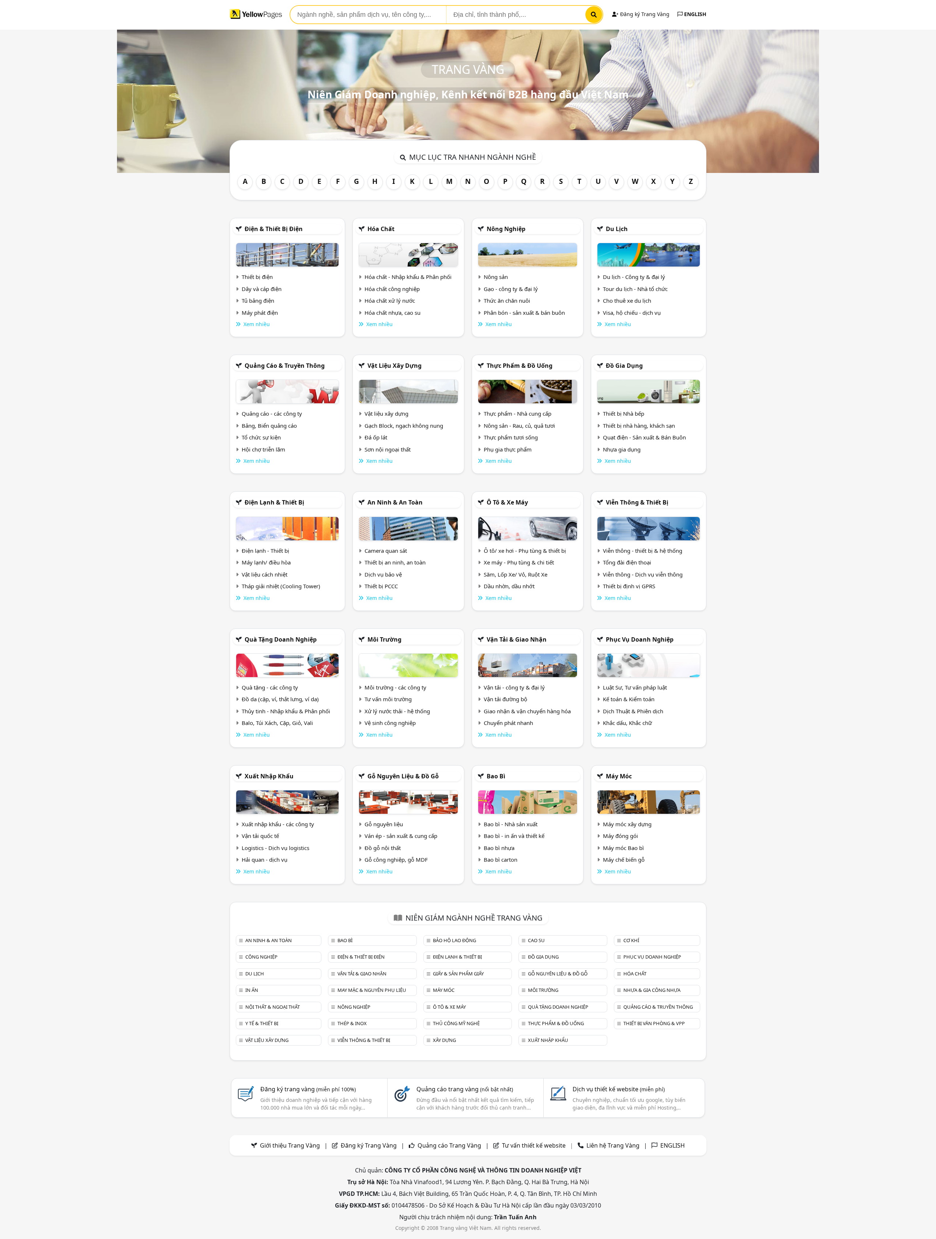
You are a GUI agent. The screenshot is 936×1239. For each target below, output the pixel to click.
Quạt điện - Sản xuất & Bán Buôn (644, 437)
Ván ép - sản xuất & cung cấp (401, 835)
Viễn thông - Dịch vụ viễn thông (643, 574)
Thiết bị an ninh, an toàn (395, 562)
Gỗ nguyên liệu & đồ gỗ (403, 776)
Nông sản (496, 276)
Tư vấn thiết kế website (534, 1145)
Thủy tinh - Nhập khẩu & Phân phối (286, 711)
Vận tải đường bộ (505, 699)
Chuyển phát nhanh (508, 722)
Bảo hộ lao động (454, 940)
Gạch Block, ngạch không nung (404, 425)
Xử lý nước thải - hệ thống (397, 711)
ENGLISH (694, 14)
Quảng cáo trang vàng (464, 1089)
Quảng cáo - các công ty (272, 413)
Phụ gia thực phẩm (508, 449)
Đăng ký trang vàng (308, 1089)
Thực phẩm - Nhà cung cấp (517, 413)
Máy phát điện (260, 312)
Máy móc (619, 776)
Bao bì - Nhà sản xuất (510, 824)
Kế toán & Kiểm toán (628, 699)
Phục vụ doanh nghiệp (639, 639)
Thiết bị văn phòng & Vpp (654, 1023)
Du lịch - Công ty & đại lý (634, 276)
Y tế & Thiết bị (261, 1023)
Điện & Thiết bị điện (274, 229)
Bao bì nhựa (499, 847)
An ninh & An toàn (395, 502)
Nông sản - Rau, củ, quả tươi (519, 425)
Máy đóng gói (620, 835)
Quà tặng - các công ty (270, 687)
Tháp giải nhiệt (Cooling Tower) (281, 586)
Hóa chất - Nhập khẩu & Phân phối (408, 276)
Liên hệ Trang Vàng (612, 1145)
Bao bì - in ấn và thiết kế (514, 835)
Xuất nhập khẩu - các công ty (278, 824)
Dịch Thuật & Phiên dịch (633, 711)
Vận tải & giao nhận (517, 639)
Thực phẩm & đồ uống (519, 366)
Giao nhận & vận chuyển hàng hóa (527, 711)
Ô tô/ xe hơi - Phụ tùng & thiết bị (525, 550)
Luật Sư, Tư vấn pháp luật (635, 687)
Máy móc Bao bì (623, 847)
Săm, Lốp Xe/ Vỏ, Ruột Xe (515, 574)
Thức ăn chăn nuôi (507, 300)
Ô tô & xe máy (507, 502)
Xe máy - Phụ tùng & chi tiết (519, 562)
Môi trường (384, 639)
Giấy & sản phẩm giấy (458, 973)
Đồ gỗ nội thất (383, 847)
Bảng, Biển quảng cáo (269, 425)
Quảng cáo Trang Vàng (449, 1145)
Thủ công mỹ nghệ (456, 1023)
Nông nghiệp (506, 229)
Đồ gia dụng (624, 366)
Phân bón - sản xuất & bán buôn (524, 312)
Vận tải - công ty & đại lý (514, 687)
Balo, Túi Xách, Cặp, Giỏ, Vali (277, 722)
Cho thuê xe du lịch (627, 300)
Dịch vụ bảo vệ (383, 574)
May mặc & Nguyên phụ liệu (371, 990)
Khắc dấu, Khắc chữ (627, 722)
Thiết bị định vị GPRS (629, 586)
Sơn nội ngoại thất (388, 449)
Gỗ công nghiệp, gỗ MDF (396, 859)
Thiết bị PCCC (381, 586)
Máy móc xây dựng (627, 824)
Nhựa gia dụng (622, 449)
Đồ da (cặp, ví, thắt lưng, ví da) (280, 699)
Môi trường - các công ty (395, 687)
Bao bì (496, 776)
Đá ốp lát (376, 437)
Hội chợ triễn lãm (263, 449)
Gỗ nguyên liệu (384, 824)
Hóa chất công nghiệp (392, 288)
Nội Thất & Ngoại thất (272, 1007)
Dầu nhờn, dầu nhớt (509, 586)
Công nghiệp (261, 956)
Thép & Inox (352, 1023)
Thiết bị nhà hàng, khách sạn (639, 425)
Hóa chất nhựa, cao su (392, 312)
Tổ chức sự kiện (261, 437)
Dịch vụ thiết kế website (619, 1089)
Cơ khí (631, 940)
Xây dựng (444, 1040)
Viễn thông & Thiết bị (637, 502)
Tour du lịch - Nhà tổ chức (635, 288)
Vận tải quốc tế (260, 835)
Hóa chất (381, 229)
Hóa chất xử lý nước (390, 300)
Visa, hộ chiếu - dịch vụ (632, 312)
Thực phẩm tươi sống (511, 437)
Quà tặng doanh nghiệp (281, 639)
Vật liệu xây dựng (394, 366)
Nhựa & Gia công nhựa (651, 990)
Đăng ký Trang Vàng (644, 14)
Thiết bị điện (257, 276)
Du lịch (617, 229)
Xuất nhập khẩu (269, 776)
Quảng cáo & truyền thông (285, 366)
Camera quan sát (386, 550)
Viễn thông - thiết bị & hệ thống (642, 550)
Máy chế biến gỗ (624, 859)
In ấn (251, 990)
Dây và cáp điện (262, 288)
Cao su (536, 940)
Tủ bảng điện (258, 300)
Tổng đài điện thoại (627, 562)
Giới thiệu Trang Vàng (290, 1145)
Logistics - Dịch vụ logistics (275, 847)
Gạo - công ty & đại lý (511, 288)
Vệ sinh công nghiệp (390, 722)
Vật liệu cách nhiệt (264, 574)
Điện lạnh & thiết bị (274, 502)
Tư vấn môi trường (388, 699)
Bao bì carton (500, 859)
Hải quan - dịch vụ (264, 859)
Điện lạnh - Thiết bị (265, 550)
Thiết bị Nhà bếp (623, 413)
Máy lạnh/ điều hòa (266, 562)
